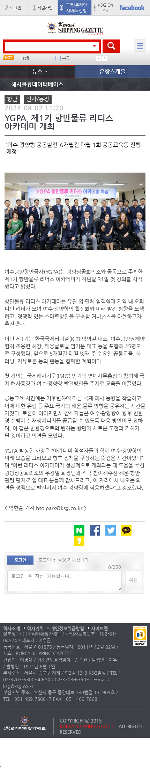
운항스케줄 (112, 71)
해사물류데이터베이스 (37, 84)
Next (105, 58)
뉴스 (37, 71)
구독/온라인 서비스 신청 (76, 7)
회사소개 (11, 628)
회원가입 (45, 7)
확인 (133, 580)
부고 (66, 58)
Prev (99, 58)
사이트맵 (99, 628)
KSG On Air (105, 7)
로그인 (15, 7)
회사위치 (35, 628)
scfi (26, 58)
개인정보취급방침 (67, 628)
